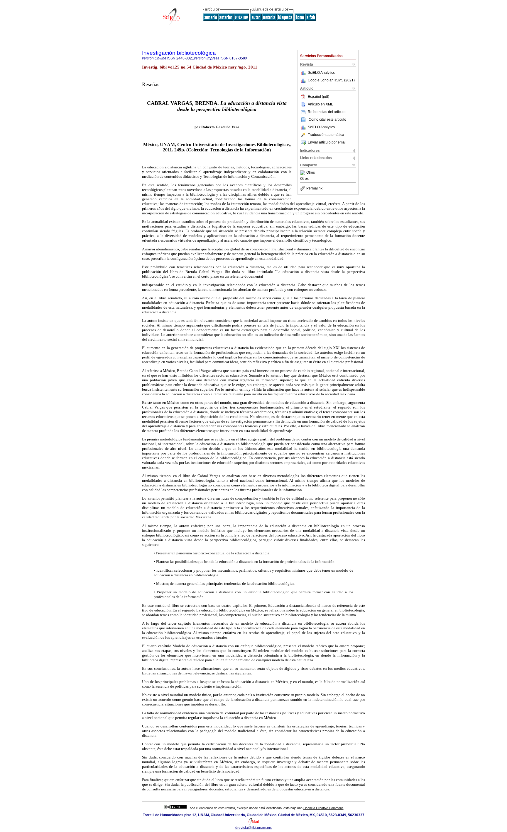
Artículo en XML (320, 104)
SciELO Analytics (321, 73)
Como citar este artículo (327, 119)
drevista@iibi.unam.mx (253, 828)
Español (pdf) (318, 97)
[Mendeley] (303, 173)
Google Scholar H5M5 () (331, 80)
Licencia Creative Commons (323, 808)
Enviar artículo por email (327, 142)
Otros (310, 173)
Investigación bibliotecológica (179, 53)
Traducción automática (326, 135)
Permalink (314, 188)
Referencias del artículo (327, 112)
